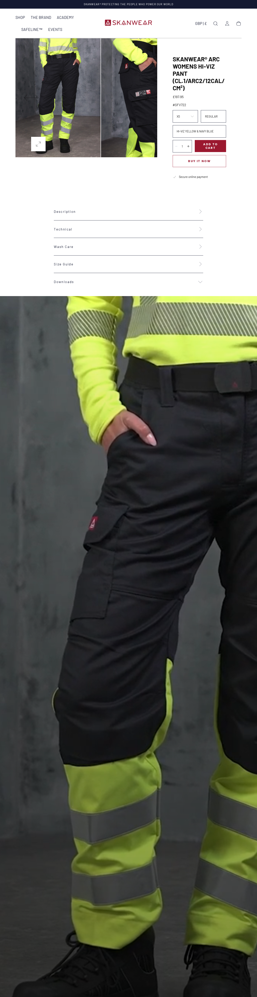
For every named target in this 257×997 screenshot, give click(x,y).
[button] (201, 24)
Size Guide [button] (63, 264)
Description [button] (65, 211)
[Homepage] (128, 23)
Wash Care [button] (64, 247)
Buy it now (199, 161)
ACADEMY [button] (65, 17)
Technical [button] (63, 229)
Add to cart (210, 146)
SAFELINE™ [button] (32, 29)
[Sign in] (227, 23)
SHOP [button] (20, 17)
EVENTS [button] (55, 29)
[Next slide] (142, 98)
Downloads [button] (64, 282)
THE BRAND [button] (41, 17)
